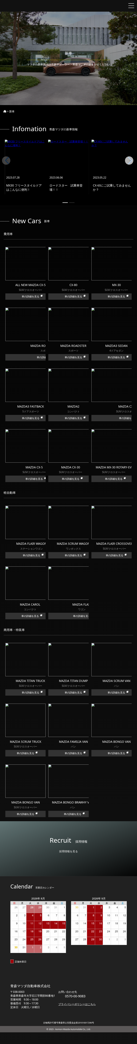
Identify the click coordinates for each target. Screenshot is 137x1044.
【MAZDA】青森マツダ (18, 6)
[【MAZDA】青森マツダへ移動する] (4, 111)
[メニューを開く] (131, 6)
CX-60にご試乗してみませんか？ (112, 187)
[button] (130, 160)
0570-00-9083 (75, 996)
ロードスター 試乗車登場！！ (66, 187)
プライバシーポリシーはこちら (77, 1004)
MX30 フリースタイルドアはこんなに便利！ (24, 187)
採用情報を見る (68, 851)
